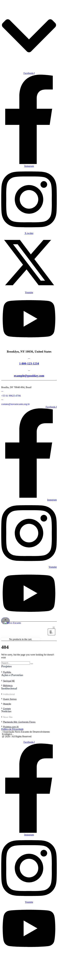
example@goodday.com (29, 375)
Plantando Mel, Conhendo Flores (19, 722)
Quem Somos (10, 699)
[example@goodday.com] (29, 369)
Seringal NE (9, 681)
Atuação (7, 703)
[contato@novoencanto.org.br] (2, 398)
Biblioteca (8, 685)
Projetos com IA (11, 726)
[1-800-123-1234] (29, 357)
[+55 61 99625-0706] (2, 390)
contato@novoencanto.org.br (15, 404)
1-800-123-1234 (29, 363)
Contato (7, 708)
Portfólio (7, 672)
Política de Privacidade (12, 729)
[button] (5, 621)
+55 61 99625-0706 (11, 395)
